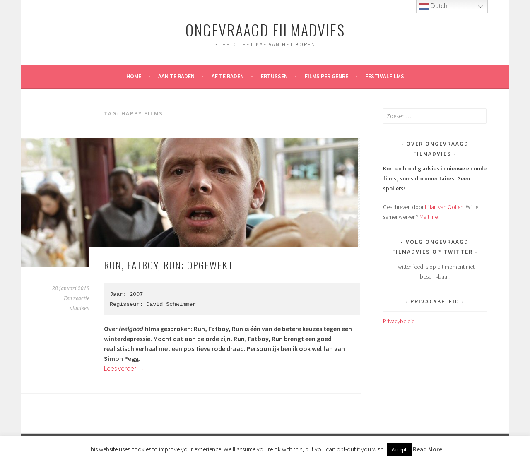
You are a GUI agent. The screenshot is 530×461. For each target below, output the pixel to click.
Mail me (428, 217)
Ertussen (274, 76)
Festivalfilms (384, 76)
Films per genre (326, 76)
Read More (427, 449)
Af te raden (228, 76)
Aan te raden (176, 76)
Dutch (438, 6)
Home (133, 76)
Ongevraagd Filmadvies (265, 30)
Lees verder (124, 368)
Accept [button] (399, 449)
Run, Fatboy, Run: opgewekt (169, 264)
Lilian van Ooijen (444, 207)
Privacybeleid (399, 321)
